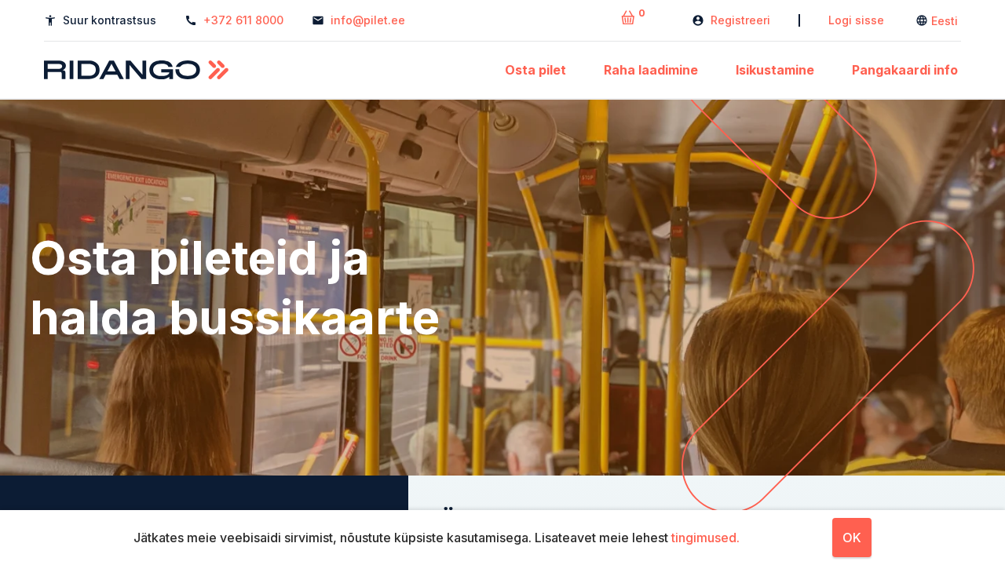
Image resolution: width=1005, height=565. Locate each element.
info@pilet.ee (368, 20)
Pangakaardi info (905, 70)
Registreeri (740, 20)
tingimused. (705, 537)
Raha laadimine (651, 70)
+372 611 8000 (243, 20)
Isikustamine (775, 70)
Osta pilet (535, 70)
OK (851, 537)
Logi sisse (856, 20)
